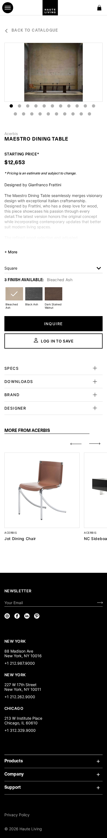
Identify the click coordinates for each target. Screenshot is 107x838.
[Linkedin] (27, 616)
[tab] (46, 431)
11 (93, 106)
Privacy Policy (17, 814)
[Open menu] (7, 7)
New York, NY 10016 (23, 655)
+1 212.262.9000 (19, 696)
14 (31, 114)
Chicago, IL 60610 (21, 723)
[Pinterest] (37, 616)
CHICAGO (13, 708)
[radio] (14, 297)
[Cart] (99, 7)
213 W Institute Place (23, 718)
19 (73, 114)
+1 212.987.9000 (19, 663)
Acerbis (11, 134)
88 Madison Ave (18, 651)
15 (40, 114)
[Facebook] (17, 616)
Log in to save (57, 341)
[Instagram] (7, 616)
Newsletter (18, 590)
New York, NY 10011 (22, 689)
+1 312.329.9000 (20, 730)
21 (89, 114)
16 (48, 114)
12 (15, 114)
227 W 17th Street (20, 684)
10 (85, 106)
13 (23, 114)
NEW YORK (15, 641)
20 (81, 114)
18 (64, 114)
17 (56, 114)
